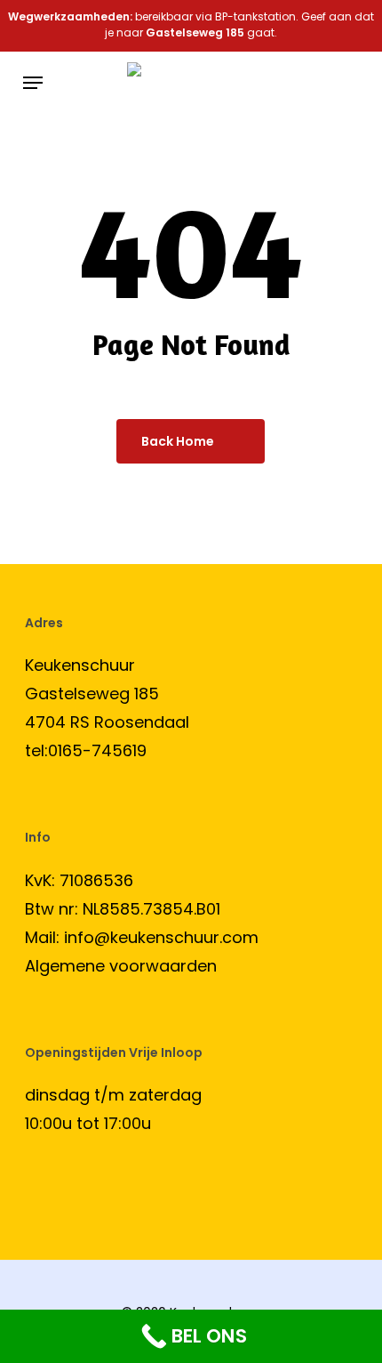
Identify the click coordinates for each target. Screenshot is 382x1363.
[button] (33, 83)
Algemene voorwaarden (121, 966)
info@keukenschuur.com (161, 937)
